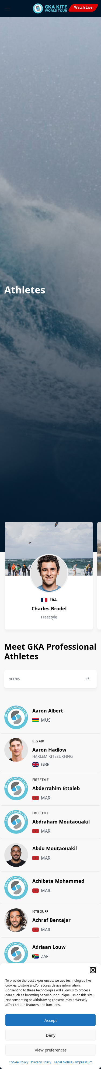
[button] (93, 970)
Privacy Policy (41, 1062)
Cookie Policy (18, 1062)
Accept (50, 1020)
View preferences (51, 1050)
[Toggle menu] (7, 8)
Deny (50, 1035)
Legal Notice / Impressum (73, 1062)
